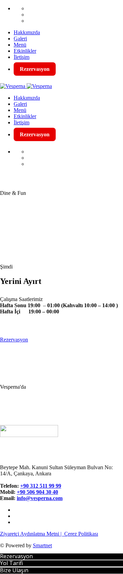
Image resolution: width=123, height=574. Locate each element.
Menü (20, 45)
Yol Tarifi (11, 563)
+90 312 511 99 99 (40, 486)
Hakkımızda (27, 32)
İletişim (21, 57)
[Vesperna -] (12, 86)
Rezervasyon (35, 69)
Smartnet (42, 545)
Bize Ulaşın (14, 570)
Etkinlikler (25, 51)
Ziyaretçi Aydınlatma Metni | (32, 534)
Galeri (20, 38)
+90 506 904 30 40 (37, 492)
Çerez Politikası (81, 534)
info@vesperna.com (40, 498)
